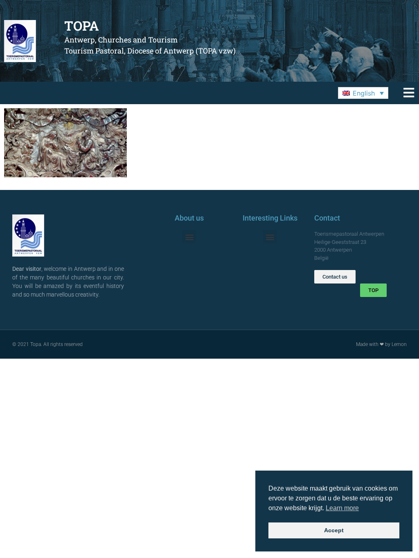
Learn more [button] (342, 507)
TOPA (81, 25)
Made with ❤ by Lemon (381, 344)
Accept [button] (334, 530)
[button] (363, 93)
